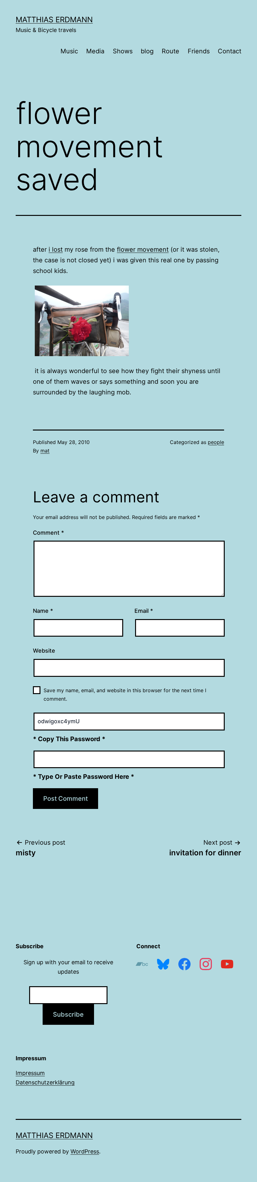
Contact (229, 51)
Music (69, 51)
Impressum (30, 1073)
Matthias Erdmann (54, 19)
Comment (48, 532)
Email (143, 610)
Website (44, 650)
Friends (199, 51)
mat (45, 450)
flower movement (143, 249)
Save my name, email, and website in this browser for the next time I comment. (125, 694)
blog (147, 51)
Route (170, 51)
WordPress (85, 1151)
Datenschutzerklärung (45, 1082)
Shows (123, 51)
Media (95, 51)
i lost (56, 249)
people (216, 442)
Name (43, 610)
